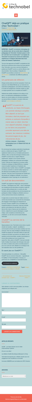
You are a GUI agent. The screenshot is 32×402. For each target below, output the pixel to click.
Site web (4, 324)
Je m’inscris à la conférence (10, 263)
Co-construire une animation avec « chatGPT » (9, 276)
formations (4, 269)
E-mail (4, 317)
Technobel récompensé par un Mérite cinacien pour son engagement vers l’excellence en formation (15, 357)
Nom (3, 310)
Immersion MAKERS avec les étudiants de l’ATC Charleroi (16, 361)
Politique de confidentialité (20, 399)
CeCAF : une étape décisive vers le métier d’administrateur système (12, 347)
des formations (5, 74)
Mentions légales (9, 399)
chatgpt (27, 267)
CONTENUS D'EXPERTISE (13, 267)
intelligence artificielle (14, 269)
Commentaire (5, 292)
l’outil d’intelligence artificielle (13, 101)
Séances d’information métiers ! (24, 276)
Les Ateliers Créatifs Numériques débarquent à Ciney (15, 354)
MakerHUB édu (24, 73)
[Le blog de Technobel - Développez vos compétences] (16, 6)
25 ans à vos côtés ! (7, 351)
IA (8, 269)
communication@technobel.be (9, 29)
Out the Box (19, 397)
